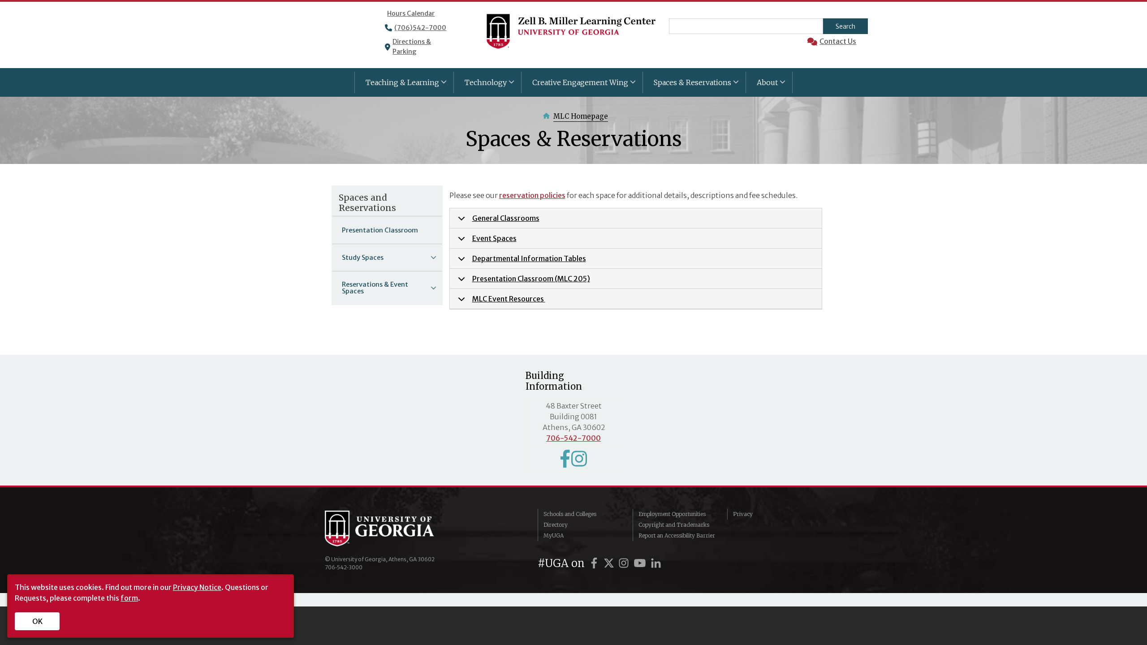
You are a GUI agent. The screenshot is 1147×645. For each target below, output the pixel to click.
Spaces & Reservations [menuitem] (687, 85)
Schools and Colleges (569, 514)
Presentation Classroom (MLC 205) (531, 278)
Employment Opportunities (672, 514)
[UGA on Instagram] (625, 563)
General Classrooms (505, 218)
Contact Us (837, 41)
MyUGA (553, 535)
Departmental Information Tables (529, 258)
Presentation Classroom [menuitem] (380, 230)
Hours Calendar (411, 13)
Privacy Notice (197, 587)
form (129, 597)
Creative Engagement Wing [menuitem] (575, 85)
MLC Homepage (580, 116)
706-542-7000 (573, 438)
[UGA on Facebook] (595, 563)
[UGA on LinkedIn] (656, 563)
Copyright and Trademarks (673, 524)
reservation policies (532, 195)
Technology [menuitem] (480, 85)
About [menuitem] (762, 85)
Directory (555, 524)
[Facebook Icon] (565, 462)
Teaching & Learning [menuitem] (397, 85)
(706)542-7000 (420, 28)
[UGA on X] (610, 563)
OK (37, 621)
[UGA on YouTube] (641, 563)
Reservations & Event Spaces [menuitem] (370, 290)
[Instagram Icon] (579, 462)
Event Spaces (494, 238)
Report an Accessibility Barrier (676, 535)
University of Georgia (392, 528)
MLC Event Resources (508, 298)
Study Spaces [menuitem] (358, 260)
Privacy (743, 514)
